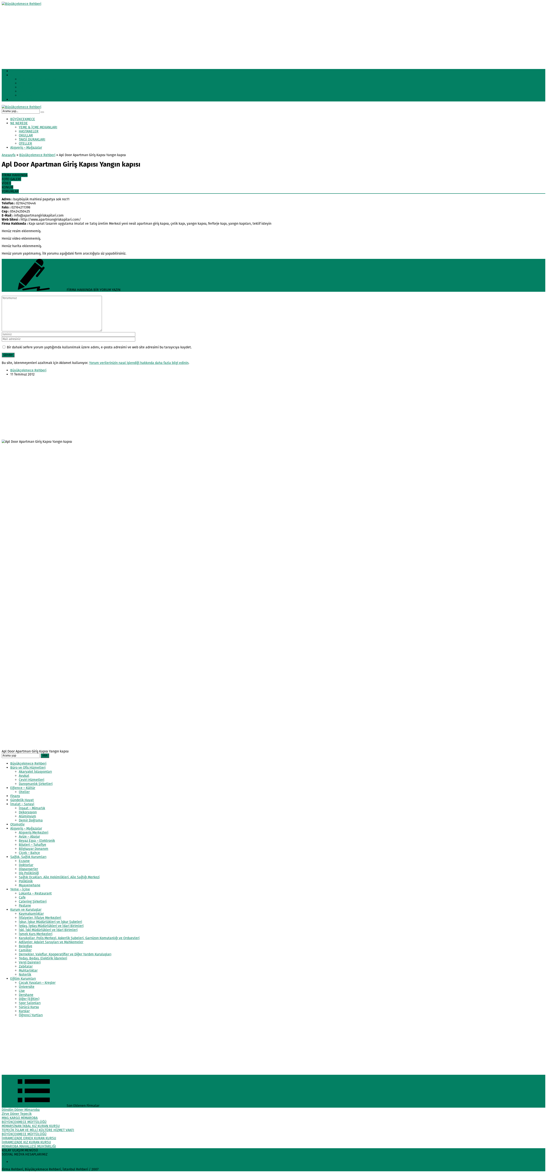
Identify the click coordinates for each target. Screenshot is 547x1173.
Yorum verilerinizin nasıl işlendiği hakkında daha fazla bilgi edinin (138, 363)
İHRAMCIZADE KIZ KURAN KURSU (26, 1142)
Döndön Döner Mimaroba (21, 1110)
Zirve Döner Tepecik (17, 1114)
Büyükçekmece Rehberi (37, 155)
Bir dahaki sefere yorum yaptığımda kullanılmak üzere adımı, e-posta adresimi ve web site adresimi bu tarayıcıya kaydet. (99, 347)
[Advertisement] (130, 36)
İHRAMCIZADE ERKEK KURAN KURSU (29, 1138)
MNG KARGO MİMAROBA (20, 1118)
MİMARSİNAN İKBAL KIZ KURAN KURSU (31, 1126)
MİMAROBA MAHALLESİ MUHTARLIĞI (29, 1146)
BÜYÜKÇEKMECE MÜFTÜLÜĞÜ (24, 1122)
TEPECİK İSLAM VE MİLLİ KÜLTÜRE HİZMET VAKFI (38, 1130)
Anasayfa (9, 155)
